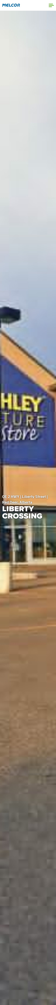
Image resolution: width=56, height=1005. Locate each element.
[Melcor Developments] (11, 5)
